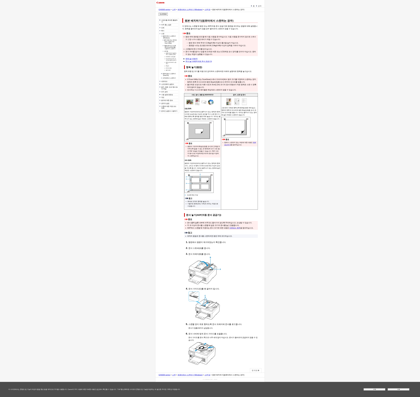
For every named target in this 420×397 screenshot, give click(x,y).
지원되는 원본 (234, 228)
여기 (97, 389)
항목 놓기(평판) (192, 59)
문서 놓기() (199, 61)
